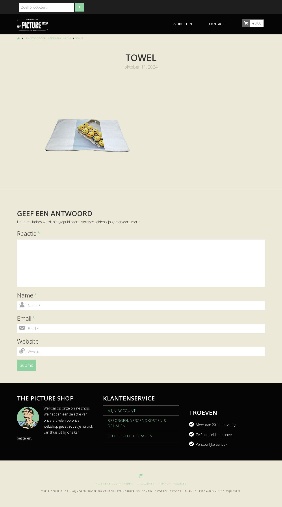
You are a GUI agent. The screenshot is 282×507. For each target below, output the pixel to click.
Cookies (180, 483)
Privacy (164, 483)
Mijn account (122, 410)
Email (26, 318)
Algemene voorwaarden (114, 483)
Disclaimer (145, 483)
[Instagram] (141, 476)
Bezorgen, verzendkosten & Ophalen (137, 423)
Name (27, 295)
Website (28, 341)
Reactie (28, 233)
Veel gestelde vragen (130, 436)
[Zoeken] (79, 7)
